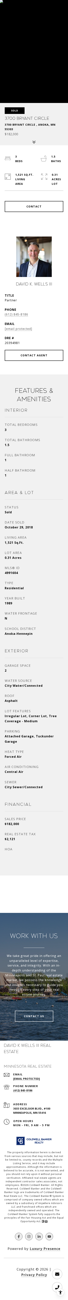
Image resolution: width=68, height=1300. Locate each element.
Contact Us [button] (34, 1016)
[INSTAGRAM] (29, 1236)
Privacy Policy (34, 1274)
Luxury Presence (45, 1248)
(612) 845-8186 (16, 314)
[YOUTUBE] (49, 1236)
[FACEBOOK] (18, 1236)
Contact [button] (34, 206)
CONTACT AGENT (34, 355)
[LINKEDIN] (39, 1236)
